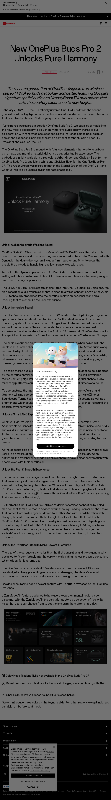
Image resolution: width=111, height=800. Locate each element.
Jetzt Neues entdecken (55, 446)
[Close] (74, 346)
